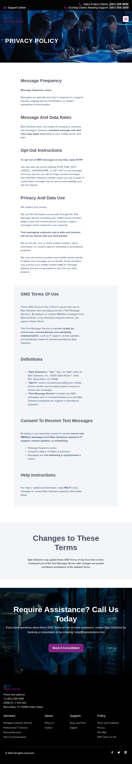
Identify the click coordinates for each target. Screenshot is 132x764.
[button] (126, 19)
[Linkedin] (125, 752)
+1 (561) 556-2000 (13, 698)
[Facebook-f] (112, 752)
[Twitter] (119, 752)
